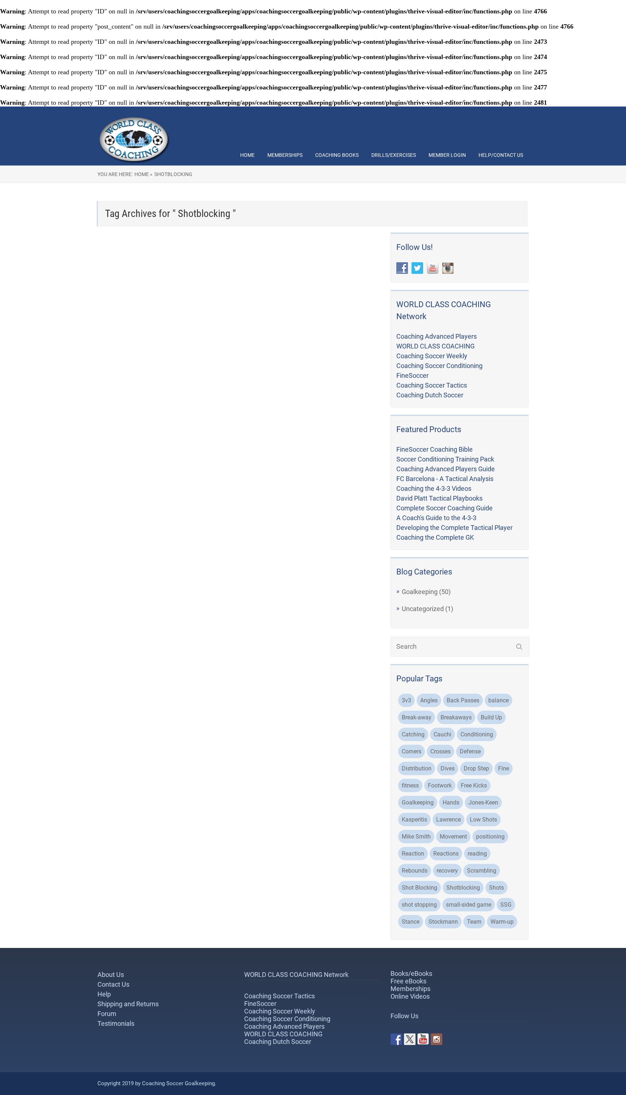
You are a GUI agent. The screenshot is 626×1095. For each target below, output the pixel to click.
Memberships (284, 155)
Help (104, 994)
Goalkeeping (420, 591)
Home (247, 155)
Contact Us (113, 984)
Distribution (416, 768)
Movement (453, 836)
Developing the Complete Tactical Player (454, 527)
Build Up (491, 717)
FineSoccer (412, 375)
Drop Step (476, 768)
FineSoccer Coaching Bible (434, 449)
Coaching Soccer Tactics (431, 385)
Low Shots (483, 819)
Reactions (446, 853)
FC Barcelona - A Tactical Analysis (444, 478)
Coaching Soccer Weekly (431, 356)
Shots (496, 887)
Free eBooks (408, 981)
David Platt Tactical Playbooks (439, 498)
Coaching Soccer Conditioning (439, 365)
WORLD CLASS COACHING (435, 346)
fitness (410, 785)
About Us (110, 974)
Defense (470, 751)
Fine (503, 768)
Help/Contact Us (501, 155)
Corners (411, 751)
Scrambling (481, 870)
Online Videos (410, 996)
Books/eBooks (411, 973)
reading (477, 853)
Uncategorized (423, 609)
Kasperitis (414, 819)
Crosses (440, 751)
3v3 (406, 700)
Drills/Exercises (393, 155)
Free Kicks (474, 785)
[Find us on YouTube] (423, 1039)
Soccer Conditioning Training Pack (445, 459)
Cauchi (442, 734)
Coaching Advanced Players (436, 336)
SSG (506, 904)
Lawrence (448, 819)
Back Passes (463, 700)
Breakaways (456, 717)
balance (498, 700)
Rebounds (414, 870)
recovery (447, 870)
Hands (451, 802)
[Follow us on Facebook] (396, 1039)
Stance (411, 921)
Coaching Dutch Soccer (429, 395)
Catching (413, 734)
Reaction (413, 853)
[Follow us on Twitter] (410, 1039)
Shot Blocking (419, 887)
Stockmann (443, 921)
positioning (490, 836)
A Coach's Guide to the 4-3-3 (436, 518)
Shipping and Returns (128, 1004)
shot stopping (419, 904)
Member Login (447, 155)
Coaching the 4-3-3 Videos (433, 488)
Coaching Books (337, 155)
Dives (448, 768)
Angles (429, 700)
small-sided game (468, 904)
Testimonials (115, 1023)
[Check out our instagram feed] (436, 1039)
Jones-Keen (483, 802)
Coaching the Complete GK (435, 537)
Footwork (440, 785)
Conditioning (476, 734)
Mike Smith (416, 836)
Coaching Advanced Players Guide (445, 469)
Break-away (416, 717)
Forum (106, 1013)
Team (474, 921)
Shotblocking (463, 887)
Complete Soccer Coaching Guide (444, 508)
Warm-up (502, 921)
